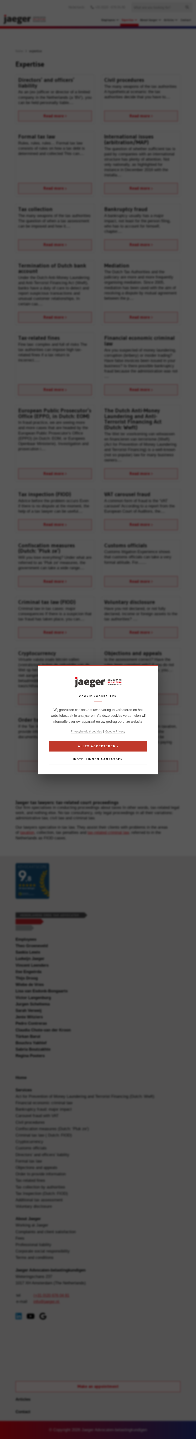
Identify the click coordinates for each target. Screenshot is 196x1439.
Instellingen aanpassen (98, 759)
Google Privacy (115, 731)
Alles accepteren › (98, 746)
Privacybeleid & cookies (86, 731)
